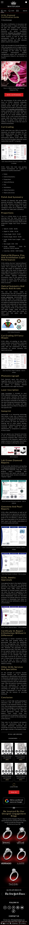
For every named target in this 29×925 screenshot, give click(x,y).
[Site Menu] (2, 2)
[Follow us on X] (9, 908)
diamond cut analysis (14, 33)
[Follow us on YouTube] (22, 908)
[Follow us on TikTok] (13, 912)
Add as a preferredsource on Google (16, 801)
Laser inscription (6, 393)
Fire (7, 270)
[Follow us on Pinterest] (13, 908)
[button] (11, 11)
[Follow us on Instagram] (17, 908)
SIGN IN (25, 10)
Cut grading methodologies (15, 109)
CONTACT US (14, 916)
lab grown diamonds (9, 467)
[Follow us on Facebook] (5, 908)
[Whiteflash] (13, 4)
